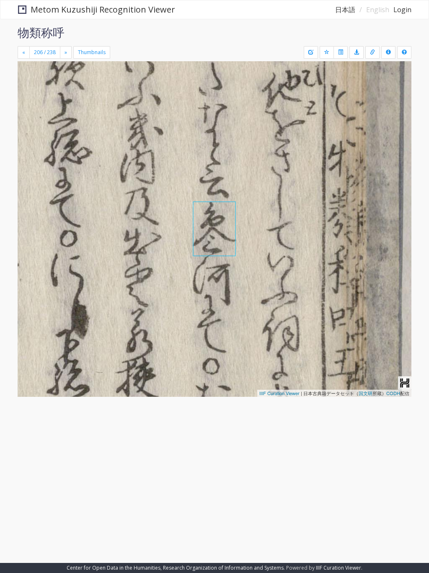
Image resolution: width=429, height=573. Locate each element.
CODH (393, 393)
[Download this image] (356, 52)
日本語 (345, 9)
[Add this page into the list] (327, 52)
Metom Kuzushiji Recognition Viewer (103, 9)
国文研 (365, 393)
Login (402, 9)
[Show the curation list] (340, 52)
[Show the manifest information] (388, 52)
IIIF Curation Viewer (279, 393)
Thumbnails (92, 52)
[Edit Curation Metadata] (311, 52)
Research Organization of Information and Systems (223, 567)
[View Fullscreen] (29, 103)
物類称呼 (41, 32)
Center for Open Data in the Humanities (113, 567)
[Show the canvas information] (372, 52)
